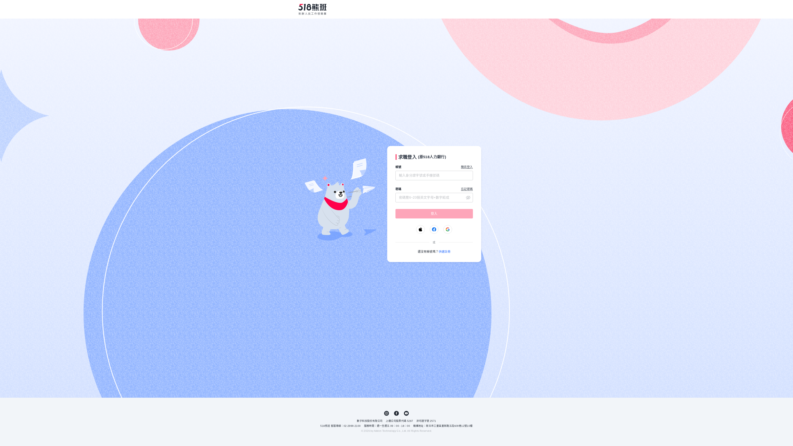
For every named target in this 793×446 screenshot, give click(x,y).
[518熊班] (312, 9)
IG (386, 413)
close (468, 197)
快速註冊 (445, 251)
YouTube (406, 413)
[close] (434, 197)
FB (396, 413)
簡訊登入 (467, 166)
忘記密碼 (467, 189)
